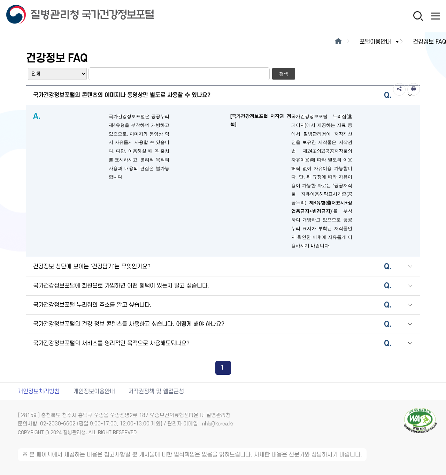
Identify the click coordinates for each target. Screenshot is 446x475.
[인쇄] (413, 89)
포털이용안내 (375, 42)
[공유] (399, 89)
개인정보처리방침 (39, 391)
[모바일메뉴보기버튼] (436, 15)
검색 (283, 73)
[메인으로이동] (338, 42)
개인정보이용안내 (94, 391)
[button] (410, 95)
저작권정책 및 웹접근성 (156, 391)
